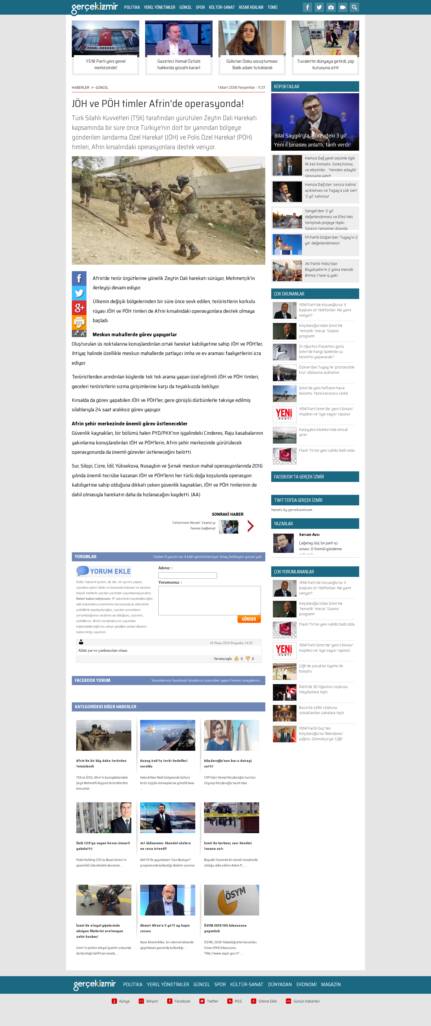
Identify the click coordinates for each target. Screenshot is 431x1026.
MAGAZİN (331, 984)
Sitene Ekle (268, 1001)
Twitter (212, 1001)
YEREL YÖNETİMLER (159, 7)
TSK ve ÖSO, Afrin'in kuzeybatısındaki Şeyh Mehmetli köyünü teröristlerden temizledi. (102, 783)
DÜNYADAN (280, 984)
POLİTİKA (132, 7)
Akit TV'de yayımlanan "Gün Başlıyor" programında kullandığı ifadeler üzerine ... (167, 865)
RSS (238, 1001)
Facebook (182, 1001)
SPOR (200, 7)
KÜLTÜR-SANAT (222, 7)
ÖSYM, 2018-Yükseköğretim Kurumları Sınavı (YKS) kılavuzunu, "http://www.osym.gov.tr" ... (230, 948)
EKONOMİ (306, 984)
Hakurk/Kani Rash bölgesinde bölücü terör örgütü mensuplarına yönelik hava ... (167, 783)
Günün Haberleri (306, 1001)
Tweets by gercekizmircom (291, 509)
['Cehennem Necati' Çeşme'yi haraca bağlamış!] (229, 535)
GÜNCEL (185, 7)
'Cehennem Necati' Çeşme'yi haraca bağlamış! (194, 525)
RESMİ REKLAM (251, 7)
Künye (124, 1001)
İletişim (152, 1001)
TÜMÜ (272, 7)
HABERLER (80, 87)
